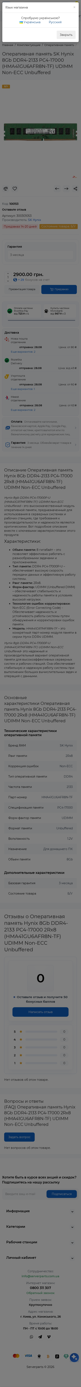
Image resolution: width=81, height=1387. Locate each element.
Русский (55, 22)
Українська (31, 22)
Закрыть (66, 35)
